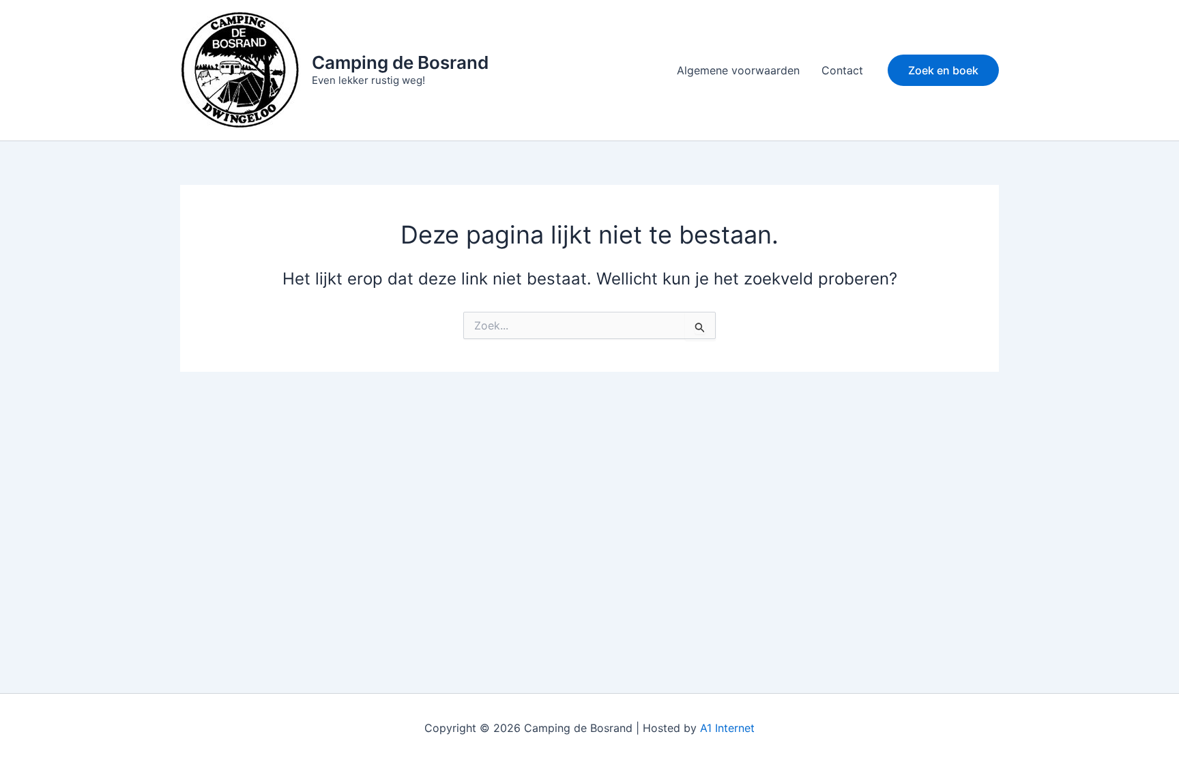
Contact (842, 70)
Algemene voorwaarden (738, 70)
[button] (943, 70)
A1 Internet (727, 728)
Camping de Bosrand (400, 62)
